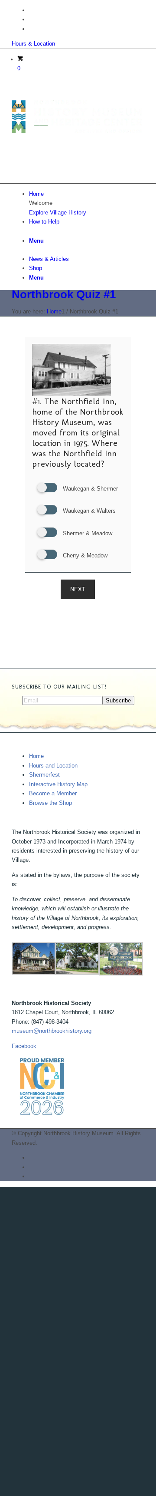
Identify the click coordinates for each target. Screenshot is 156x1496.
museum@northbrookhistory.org (51, 1031)
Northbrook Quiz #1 (64, 294)
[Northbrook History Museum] (77, 131)
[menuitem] (86, 193)
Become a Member (53, 793)
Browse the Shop (50, 803)
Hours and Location (53, 765)
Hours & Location (33, 43)
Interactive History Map (58, 784)
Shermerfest (44, 774)
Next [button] (77, 589)
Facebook (24, 1046)
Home (36, 756)
